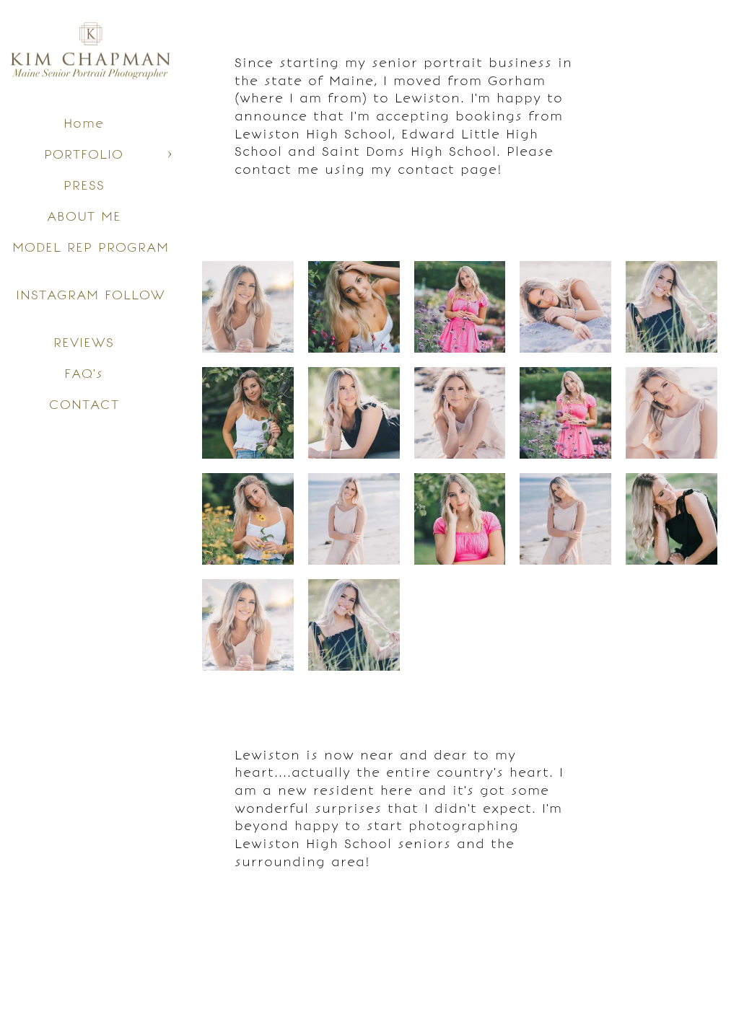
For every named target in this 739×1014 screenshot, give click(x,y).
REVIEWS (83, 342)
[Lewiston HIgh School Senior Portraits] (460, 307)
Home (84, 123)
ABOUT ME (84, 216)
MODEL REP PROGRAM (90, 247)
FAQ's (83, 373)
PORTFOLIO (83, 154)
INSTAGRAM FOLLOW (90, 294)
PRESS (84, 185)
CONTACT (84, 404)
